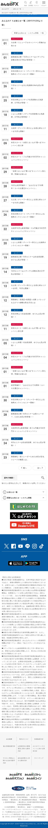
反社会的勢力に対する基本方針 (24, 759)
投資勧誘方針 (38, 739)
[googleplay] (32, 563)
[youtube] (20, 545)
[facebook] (13, 545)
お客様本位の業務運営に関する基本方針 (24, 748)
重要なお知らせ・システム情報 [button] (19, 498)
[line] (27, 545)
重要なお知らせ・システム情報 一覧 (29, 33)
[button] (41, 492)
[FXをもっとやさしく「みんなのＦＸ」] (9, 3)
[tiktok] (41, 545)
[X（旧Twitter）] (6, 545)
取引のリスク (24, 739)
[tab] (24, 492)
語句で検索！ (9, 478)
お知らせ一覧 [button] (12, 492)
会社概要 (9, 739)
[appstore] (16, 563)
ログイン (36, 5)
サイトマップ (38, 758)
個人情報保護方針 (9, 746)
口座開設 (30, 5)
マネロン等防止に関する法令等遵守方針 (9, 760)
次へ (39, 468)
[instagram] (34, 545)
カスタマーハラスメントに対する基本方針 (39, 748)
